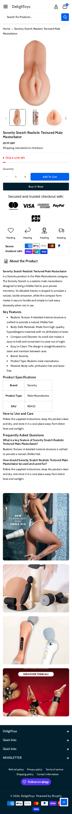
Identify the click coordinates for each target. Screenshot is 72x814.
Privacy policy (34, 769)
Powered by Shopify (49, 796)
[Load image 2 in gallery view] (36, 117)
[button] (5, 6)
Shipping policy (25, 774)
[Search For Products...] (65, 17)
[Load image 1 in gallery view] (17, 117)
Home (6, 28)
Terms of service (55, 769)
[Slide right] (66, 118)
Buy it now (36, 186)
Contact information (48, 774)
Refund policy (16, 769)
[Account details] (56, 7)
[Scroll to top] (64, 802)
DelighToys (28, 796)
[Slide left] (6, 118)
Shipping (8, 148)
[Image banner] (36, 526)
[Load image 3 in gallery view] (54, 117)
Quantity (8, 169)
